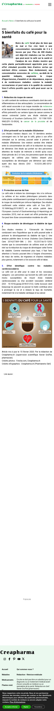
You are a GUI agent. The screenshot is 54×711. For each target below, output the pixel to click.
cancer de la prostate (34, 121)
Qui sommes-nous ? (25, 669)
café (27, 43)
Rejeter (26, 707)
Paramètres (38, 707)
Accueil (5, 21)
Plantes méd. (7, 685)
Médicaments (7, 680)
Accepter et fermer (11, 707)
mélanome (47, 106)
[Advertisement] (26, 485)
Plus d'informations (17, 702)
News (11, 21)
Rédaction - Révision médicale (29, 675)
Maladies (6, 675)
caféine (34, 73)
